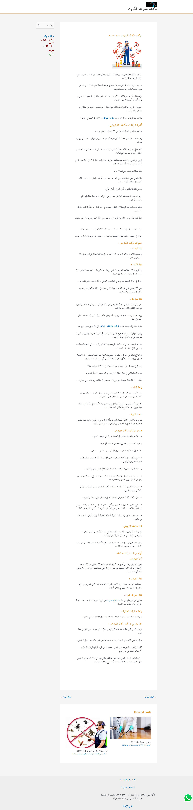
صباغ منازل (49, 36)
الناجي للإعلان (128, 806)
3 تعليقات (149, 745)
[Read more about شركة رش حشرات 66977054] (130, 728)
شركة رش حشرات (128, 787)
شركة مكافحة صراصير (49, 48)
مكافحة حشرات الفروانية (128, 780)
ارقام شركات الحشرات (140, 745)
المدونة (132, 745)
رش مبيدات (83, 754)
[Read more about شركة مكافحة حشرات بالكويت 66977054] (86, 732)
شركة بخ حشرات (112, 600)
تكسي (51, 53)
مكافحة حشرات (109, 118)
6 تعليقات (105, 754)
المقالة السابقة (151, 697)
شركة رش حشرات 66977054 (140, 742)
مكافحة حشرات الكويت (142, 9)
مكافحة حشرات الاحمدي (47, 42)
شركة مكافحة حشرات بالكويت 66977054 (92, 751)
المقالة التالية (66, 697)
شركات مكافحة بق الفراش (109, 326)
